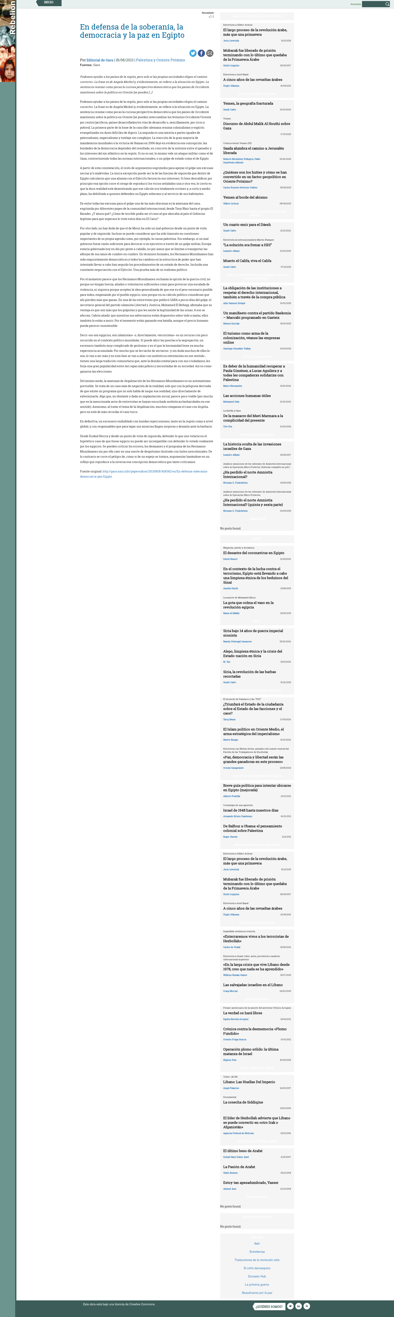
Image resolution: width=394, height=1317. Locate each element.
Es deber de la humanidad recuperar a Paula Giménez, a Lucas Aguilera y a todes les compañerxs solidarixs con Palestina (254, 373)
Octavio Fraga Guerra (234, 1039)
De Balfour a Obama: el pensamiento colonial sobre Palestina (252, 828)
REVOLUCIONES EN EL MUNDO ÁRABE (257, 844)
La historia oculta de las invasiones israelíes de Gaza (252, 446)
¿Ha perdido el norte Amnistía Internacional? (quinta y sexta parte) (253, 502)
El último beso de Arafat (242, 1150)
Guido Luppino (231, 65)
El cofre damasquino (257, 1268)
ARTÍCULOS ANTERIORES (257, 1217)
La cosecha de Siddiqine (243, 1102)
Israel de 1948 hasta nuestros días (250, 810)
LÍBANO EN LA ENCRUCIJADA (257, 922)
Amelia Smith (230, 588)
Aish (257, 1243)
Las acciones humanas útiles (247, 395)
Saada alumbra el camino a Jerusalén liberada (253, 150)
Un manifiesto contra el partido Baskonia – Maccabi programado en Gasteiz (257, 315)
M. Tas (226, 661)
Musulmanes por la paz (257, 1293)
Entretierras (257, 1252)
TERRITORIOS (257, 518)
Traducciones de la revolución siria (257, 1260)
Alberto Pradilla (231, 796)
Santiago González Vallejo (237, 348)
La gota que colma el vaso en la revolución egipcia (248, 604)
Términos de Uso (167, 1304)
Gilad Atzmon (230, 1172)
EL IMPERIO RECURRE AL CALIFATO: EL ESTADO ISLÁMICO (258, 213)
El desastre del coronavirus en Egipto (253, 552)
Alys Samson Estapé (234, 303)
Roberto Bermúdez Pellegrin (238, 158)
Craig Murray (230, 990)
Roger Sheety (230, 836)
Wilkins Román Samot (235, 974)
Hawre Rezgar (230, 739)
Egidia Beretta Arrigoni (236, 1019)
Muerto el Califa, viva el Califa (247, 260)
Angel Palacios (231, 1087)
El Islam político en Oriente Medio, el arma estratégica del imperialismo (253, 731)
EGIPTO (257, 539)
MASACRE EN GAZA (257, 999)
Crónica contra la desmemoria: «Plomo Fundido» (255, 1031)
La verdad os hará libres (242, 1013)
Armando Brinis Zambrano (237, 816)
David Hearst (230, 558)
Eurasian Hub (257, 1276)
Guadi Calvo (229, 109)
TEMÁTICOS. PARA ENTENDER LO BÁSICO (257, 775)
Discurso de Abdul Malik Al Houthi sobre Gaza (256, 125)
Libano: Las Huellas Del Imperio (249, 1081)
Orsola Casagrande (233, 767)
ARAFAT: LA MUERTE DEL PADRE (257, 1141)
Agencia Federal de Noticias (238, 1133)
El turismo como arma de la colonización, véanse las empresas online (251, 338)
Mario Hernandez (232, 385)
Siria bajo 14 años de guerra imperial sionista (253, 633)
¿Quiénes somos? (269, 1307)
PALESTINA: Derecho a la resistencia (257, 16)
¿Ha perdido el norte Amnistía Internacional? (247, 474)
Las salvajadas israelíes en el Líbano (253, 984)
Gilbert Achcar (231, 203)
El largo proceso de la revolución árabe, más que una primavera (255, 32)
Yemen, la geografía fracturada (248, 103)
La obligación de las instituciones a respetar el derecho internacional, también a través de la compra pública (254, 292)
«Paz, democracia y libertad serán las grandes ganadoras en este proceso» (253, 759)
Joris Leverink (231, 40)
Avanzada (355, 4)
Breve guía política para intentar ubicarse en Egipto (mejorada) (257, 787)
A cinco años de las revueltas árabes (252, 79)
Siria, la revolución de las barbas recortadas (249, 674)
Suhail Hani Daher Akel (236, 1156)
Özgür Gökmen (231, 85)
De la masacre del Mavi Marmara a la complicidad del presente (253, 418)
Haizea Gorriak (231, 323)
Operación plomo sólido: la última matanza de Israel (250, 1051)
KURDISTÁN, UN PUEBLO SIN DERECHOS (257, 690)
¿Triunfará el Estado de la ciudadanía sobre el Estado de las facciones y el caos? (253, 709)
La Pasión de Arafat (239, 1166)
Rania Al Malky (231, 613)
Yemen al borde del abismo (245, 197)
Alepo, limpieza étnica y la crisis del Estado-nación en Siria (252, 653)
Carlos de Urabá (231, 947)
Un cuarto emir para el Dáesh (247, 224)
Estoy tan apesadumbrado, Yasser (250, 1182)
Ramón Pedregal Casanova (237, 641)
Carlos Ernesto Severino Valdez (240, 187)
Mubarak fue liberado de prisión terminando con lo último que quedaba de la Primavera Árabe (255, 55)
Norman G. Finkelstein (235, 482)
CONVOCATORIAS (257, 1196)
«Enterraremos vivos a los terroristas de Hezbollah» (256, 938)
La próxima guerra (257, 1284)
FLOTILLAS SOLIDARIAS (257, 356)
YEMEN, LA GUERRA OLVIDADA (257, 93)
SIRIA (257, 621)
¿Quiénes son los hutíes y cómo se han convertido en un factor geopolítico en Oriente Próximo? (255, 177)
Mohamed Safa (231, 401)
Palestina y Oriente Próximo (160, 59)
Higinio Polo (229, 1059)
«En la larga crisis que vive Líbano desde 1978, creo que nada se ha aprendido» (256, 966)
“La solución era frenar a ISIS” (247, 244)
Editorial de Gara (100, 60)
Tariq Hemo (229, 719)
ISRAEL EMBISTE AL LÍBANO (257, 1068)
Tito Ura (227, 426)
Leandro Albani (231, 250)
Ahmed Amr (229, 1188)
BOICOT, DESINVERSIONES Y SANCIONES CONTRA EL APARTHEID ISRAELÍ (258, 276)
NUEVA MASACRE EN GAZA (257, 434)
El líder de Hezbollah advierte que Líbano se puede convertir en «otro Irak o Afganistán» (256, 1122)
